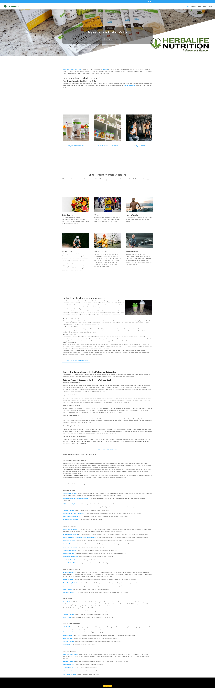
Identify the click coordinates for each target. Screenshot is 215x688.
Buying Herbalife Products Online (107, 32)
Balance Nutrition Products (107, 146)
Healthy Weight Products (70, 493)
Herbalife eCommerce (129, 85)
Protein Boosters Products (70, 519)
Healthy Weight (132, 215)
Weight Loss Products (76, 146)
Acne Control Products (69, 674)
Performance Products (69, 572)
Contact (210, 6)
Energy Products (67, 589)
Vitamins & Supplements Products (72, 632)
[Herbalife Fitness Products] (107, 204)
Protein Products (67, 638)
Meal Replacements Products (71, 507)
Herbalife (105, 69)
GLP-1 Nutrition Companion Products (73, 513)
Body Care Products (68, 671)
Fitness (97, 215)
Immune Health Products (70, 547)
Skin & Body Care (100, 251)
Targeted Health (132, 251)
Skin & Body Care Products (70, 654)
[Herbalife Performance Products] (75, 240)
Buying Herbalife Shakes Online (76, 360)
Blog (204, 6)
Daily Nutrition (67, 215)
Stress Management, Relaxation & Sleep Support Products (79, 537)
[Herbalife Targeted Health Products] (139, 240)
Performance (67, 251)
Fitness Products (67, 602)
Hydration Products (68, 510)
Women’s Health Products (70, 534)
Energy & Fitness (139, 146)
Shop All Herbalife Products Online (107, 450)
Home (187, 6)
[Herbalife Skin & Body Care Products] (107, 240)
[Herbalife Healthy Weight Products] (139, 204)
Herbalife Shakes (196, 6)
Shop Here (107, 39)
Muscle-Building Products (70, 583)
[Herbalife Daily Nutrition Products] (75, 204)
